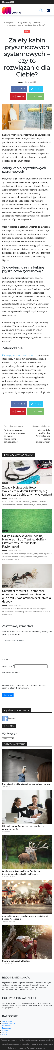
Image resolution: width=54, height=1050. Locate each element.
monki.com (41, 1048)
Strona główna (9, 22)
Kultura (4, 1035)
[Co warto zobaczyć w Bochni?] (27, 941)
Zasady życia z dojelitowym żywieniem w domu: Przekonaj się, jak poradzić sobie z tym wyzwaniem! (27, 491)
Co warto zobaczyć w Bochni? (16, 961)
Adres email (8, 666)
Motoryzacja (6, 1026)
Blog (26, 31)
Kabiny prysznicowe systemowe (18, 355)
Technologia (6, 1028)
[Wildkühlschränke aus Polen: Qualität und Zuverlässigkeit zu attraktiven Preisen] (27, 852)
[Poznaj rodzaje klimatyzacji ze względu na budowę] (27, 765)
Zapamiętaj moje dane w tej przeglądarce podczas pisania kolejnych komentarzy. (24, 686)
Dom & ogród (7, 1021)
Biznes (4, 1032)
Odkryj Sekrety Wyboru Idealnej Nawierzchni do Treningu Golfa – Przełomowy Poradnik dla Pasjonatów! (24, 541)
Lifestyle (5, 1030)
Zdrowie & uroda (8, 1023)
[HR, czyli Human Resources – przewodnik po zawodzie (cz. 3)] (27, 807)
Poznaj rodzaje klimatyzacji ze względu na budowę (26, 784)
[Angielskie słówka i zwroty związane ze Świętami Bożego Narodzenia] (27, 897)
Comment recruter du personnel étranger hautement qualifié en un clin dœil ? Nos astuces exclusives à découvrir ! (26, 596)
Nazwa (6, 659)
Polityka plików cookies (17, 1048)
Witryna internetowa (11, 672)
